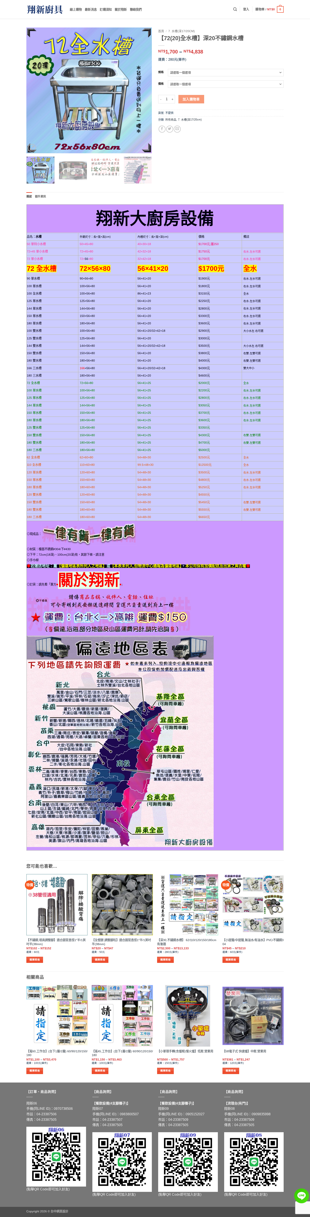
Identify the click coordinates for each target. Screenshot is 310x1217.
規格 (161, 72)
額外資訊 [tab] (40, 196)
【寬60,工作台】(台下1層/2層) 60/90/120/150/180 (57, 1053)
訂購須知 (106, 9)
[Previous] (34, 90)
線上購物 (76, 9)
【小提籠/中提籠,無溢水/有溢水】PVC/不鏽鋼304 (253, 942)
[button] (246, 9)
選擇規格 (35, 959)
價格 (161, 83)
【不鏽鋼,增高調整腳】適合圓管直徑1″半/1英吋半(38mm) (56, 942)
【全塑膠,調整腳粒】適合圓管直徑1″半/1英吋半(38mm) (121, 942)
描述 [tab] (29, 196)
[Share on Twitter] (169, 129)
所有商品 (170, 119)
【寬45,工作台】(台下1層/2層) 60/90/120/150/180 (122, 1053)
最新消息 (91, 9)
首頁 (161, 31)
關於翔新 (121, 9)
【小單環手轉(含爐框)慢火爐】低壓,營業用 (185, 1051)
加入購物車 (191, 99)
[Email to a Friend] (177, 129)
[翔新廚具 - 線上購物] (44, 9)
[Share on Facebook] (162, 129)
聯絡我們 (136, 9)
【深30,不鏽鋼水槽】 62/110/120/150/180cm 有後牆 (186, 942)
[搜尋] (235, 9)
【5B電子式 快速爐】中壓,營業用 (244, 1051)
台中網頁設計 (59, 1211)
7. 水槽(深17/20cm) (181, 31)
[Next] (144, 90)
